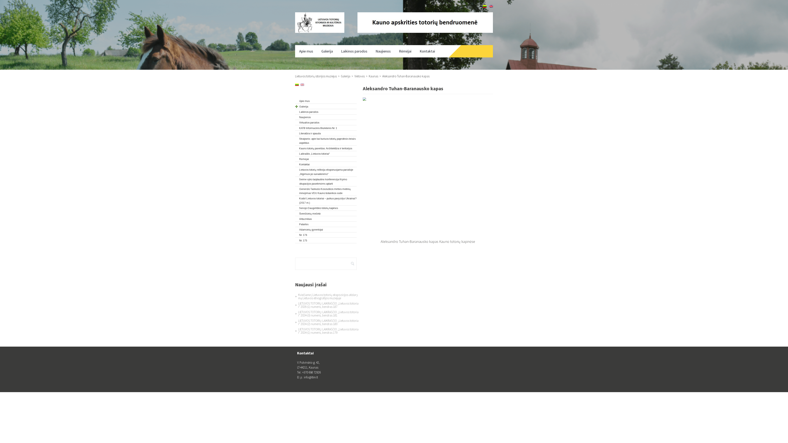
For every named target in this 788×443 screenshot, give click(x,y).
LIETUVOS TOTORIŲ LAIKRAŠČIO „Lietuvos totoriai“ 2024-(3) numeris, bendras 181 (328, 313)
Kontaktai (427, 51)
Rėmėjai (405, 51)
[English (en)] (491, 6)
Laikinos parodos (354, 51)
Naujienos (383, 51)
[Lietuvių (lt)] (485, 6)
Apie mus (306, 51)
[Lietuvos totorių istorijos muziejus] (319, 22)
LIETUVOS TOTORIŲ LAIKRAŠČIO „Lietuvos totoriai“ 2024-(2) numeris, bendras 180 (328, 322)
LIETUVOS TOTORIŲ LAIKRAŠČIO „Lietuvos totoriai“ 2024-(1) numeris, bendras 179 (328, 331)
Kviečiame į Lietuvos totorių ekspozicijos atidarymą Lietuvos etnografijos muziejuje (328, 296)
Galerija (327, 51)
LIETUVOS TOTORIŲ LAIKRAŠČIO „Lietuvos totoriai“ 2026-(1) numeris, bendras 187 (328, 305)
